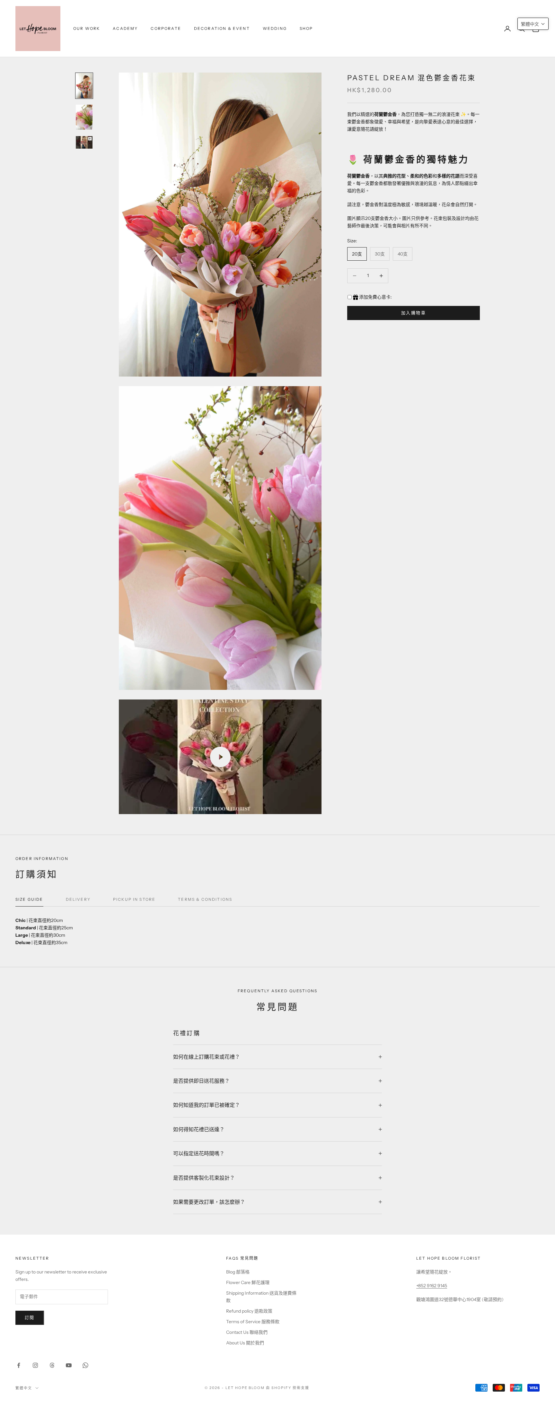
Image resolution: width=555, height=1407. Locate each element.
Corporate (166, 28)
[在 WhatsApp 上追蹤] (85, 1365)
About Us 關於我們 (245, 1343)
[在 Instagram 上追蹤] (35, 1365)
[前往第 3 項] (84, 142)
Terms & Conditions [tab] (205, 899)
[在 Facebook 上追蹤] (18, 1365)
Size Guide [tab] (29, 899)
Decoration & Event (222, 28)
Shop (306, 28)
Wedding (275, 28)
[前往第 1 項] (84, 86)
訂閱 (30, 1317)
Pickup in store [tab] (134, 899)
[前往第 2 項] (84, 117)
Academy (125, 28)
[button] (533, 24)
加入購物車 (413, 312)
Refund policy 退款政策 (249, 1311)
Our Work (86, 28)
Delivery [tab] (78, 899)
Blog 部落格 (238, 1272)
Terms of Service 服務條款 (252, 1321)
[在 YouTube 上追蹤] (69, 1365)
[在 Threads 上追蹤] (52, 1365)
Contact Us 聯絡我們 (247, 1332)
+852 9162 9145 (431, 1286)
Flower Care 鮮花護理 (247, 1282)
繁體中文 (23, 1388)
